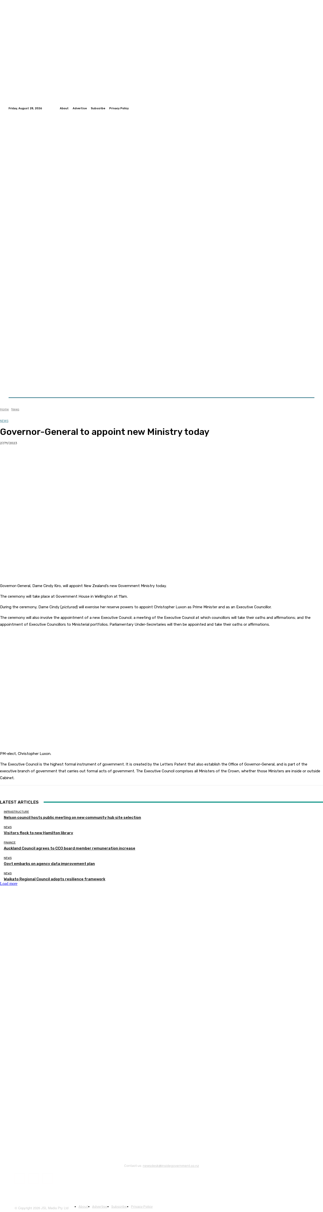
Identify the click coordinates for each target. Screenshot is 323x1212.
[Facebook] (299, 108)
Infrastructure (16, 811)
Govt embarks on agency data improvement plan (49, 863)
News (15, 409)
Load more (8, 883)
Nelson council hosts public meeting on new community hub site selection (72, 817)
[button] (308, 385)
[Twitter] (305, 108)
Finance (10, 842)
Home (4, 409)
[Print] (81, 459)
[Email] (63, 459)
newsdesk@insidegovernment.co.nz (171, 1166)
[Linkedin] (311, 108)
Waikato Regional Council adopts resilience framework (54, 879)
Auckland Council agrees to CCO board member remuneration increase (69, 848)
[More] (99, 459)
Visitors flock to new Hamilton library (38, 833)
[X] (26, 459)
